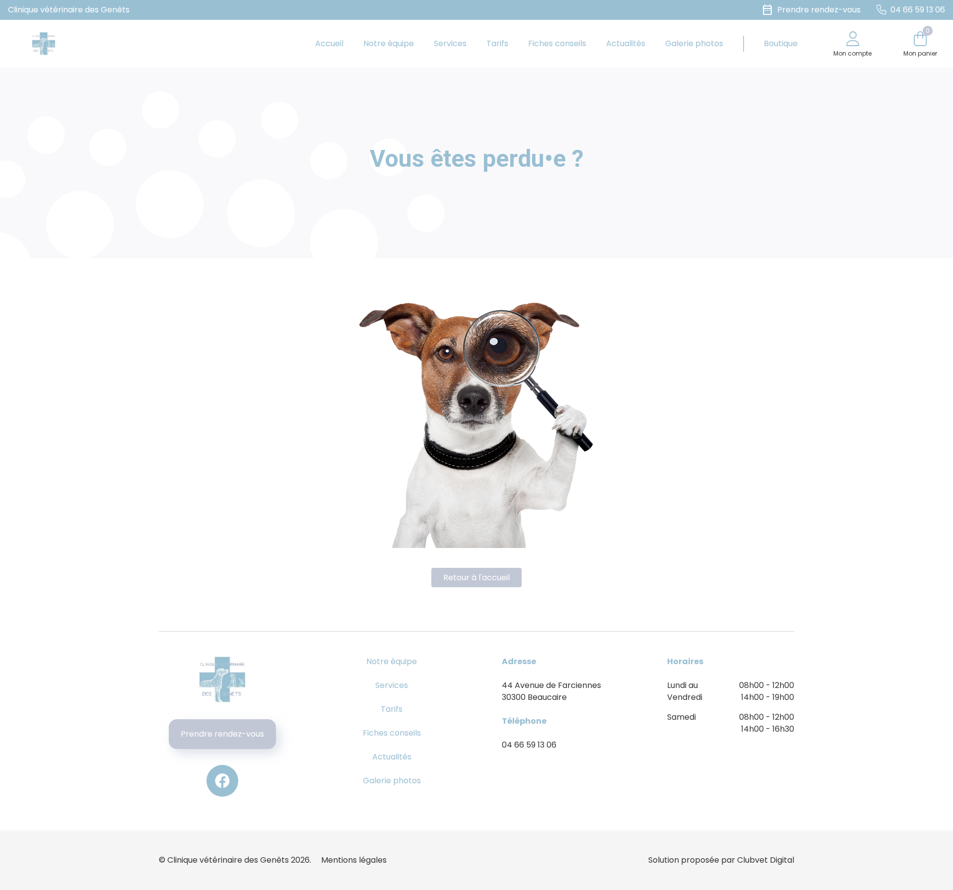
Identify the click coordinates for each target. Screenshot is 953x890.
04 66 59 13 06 (529, 745)
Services (450, 43)
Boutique (781, 43)
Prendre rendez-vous (222, 734)
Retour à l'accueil (476, 577)
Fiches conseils (557, 43)
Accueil (329, 43)
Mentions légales (354, 860)
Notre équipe (388, 43)
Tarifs (497, 43)
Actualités (625, 43)
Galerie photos (694, 43)
